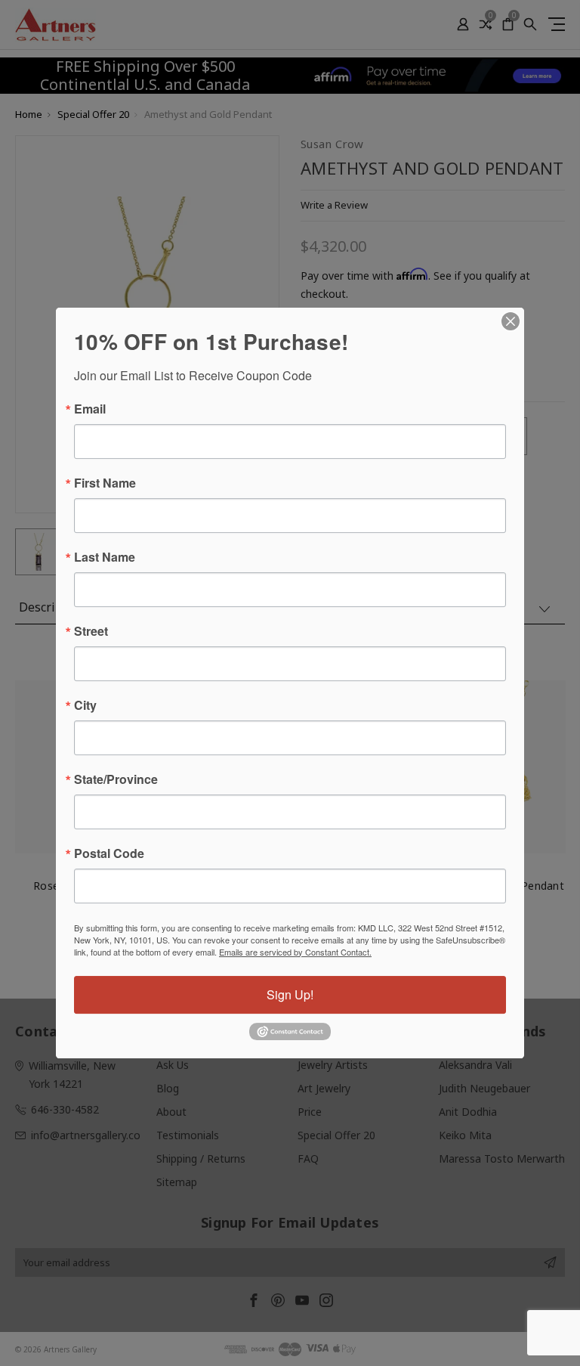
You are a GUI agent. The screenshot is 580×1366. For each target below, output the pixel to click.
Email (90, 409)
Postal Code (109, 853)
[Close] (510, 321)
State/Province (116, 779)
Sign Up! (290, 994)
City (85, 705)
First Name (105, 483)
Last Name (104, 557)
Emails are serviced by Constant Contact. (295, 952)
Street (91, 631)
